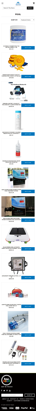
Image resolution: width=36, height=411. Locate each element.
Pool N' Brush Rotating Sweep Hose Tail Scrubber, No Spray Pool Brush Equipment (11, 334)
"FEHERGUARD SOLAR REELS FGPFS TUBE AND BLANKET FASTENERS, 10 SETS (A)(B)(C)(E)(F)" (11, 362)
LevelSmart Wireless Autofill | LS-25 (11, 276)
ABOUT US (5, 399)
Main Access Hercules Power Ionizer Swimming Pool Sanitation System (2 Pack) (11, 219)
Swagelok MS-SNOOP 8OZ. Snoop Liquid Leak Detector (11, 161)
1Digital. (12, 404)
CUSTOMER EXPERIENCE (21, 400)
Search (30, 8)
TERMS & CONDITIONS (27, 399)
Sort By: (14, 20)
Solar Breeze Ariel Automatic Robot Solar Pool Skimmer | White (11, 248)
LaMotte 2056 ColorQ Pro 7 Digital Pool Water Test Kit (11, 305)
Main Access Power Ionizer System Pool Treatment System (11, 190)
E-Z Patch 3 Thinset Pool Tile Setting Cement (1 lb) (11, 46)
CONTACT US (14, 399)
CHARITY (9, 400)
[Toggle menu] (2, 3)
